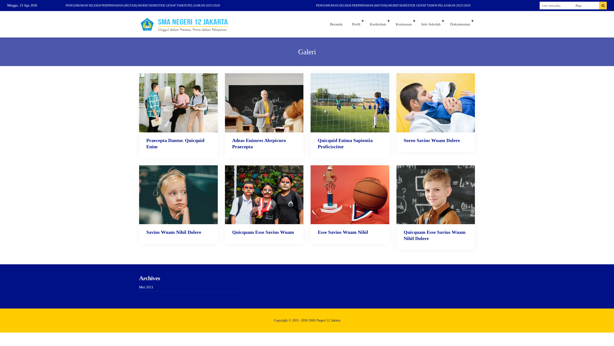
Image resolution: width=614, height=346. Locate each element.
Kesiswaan (404, 24)
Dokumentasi (460, 24)
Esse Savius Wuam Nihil (343, 232)
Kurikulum (378, 24)
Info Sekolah (431, 24)
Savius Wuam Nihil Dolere (173, 232)
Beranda (336, 24)
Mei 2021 (146, 287)
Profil (356, 24)
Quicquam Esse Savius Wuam (263, 232)
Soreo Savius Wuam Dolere (432, 140)
